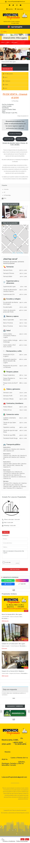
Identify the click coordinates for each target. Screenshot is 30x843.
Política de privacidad (22, 841)
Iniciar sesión (20, 9)
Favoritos (10, 9)
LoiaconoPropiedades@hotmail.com (16, 2)
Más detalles (5, 618)
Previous (1, 54)
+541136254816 (16, 27)
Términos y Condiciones (8, 841)
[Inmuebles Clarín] (15, 713)
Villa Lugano (14, 42)
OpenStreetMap (20, 252)
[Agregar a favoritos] (4, 50)
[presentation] (1, 711)
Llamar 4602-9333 (21, 139)
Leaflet (13, 252)
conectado (15, 693)
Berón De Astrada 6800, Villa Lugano (12, 614)
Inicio (3, 42)
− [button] (3, 229)
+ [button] (3, 227)
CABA (7, 42)
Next (28, 54)
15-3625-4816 (10, 523)
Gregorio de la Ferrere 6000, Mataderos (13, 671)
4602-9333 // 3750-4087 (14, 519)
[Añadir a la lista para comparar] (1, 49)
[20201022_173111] (15, 56)
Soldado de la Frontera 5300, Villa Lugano (13, 644)
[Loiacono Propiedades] (15, 16)
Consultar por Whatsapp (15, 134)
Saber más (5, 532)
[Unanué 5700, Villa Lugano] (15, 236)
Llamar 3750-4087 (8, 139)
